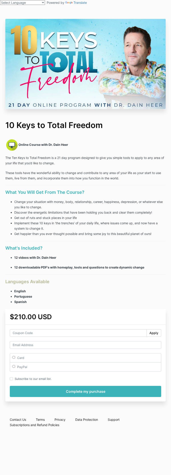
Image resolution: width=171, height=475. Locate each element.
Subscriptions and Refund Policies (34, 425)
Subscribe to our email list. (33, 379)
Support (114, 419)
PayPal (21, 367)
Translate (80, 2)
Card (20, 358)
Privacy (60, 419)
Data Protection (86, 419)
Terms (40, 419)
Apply (153, 333)
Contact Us (18, 419)
